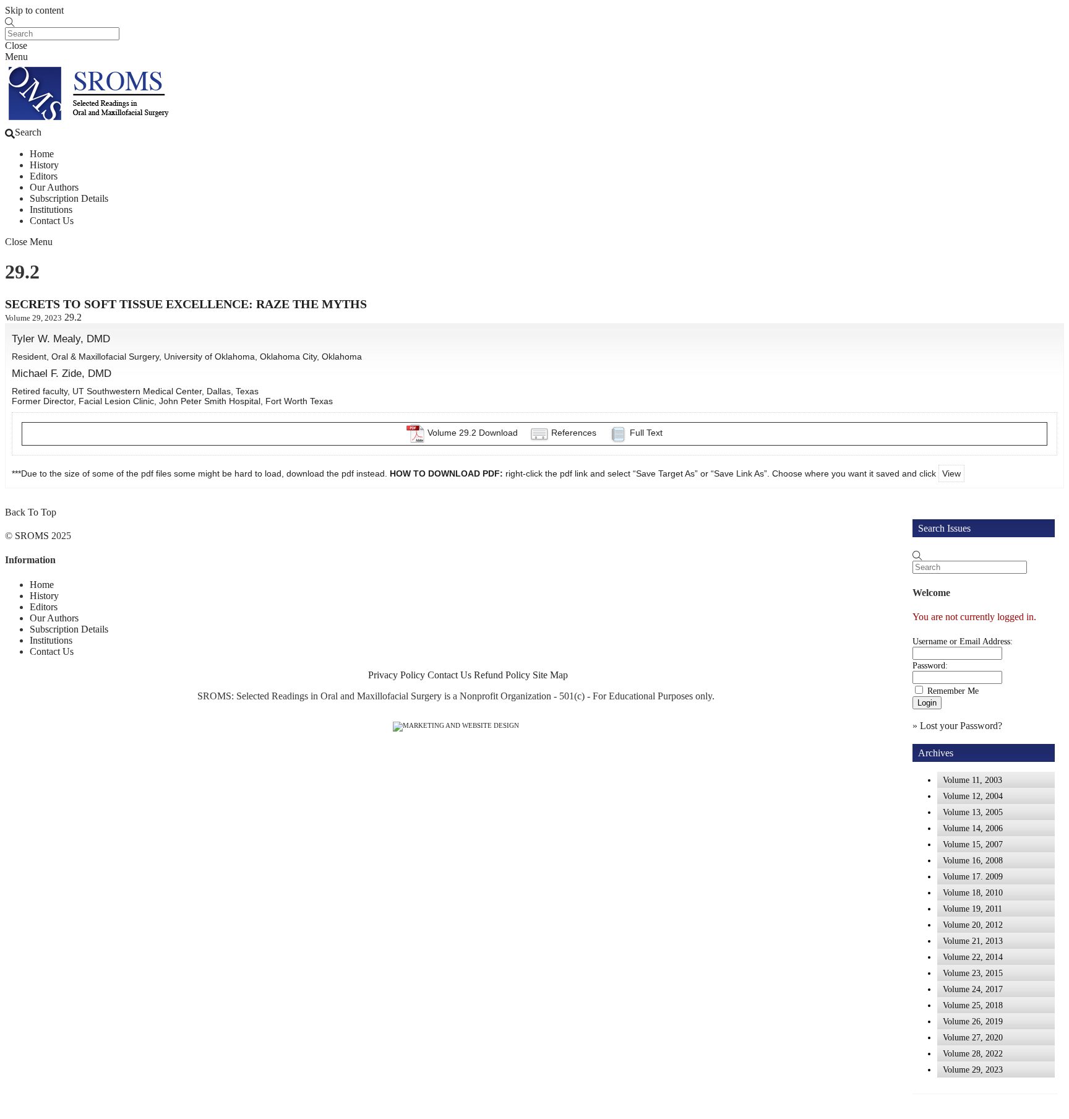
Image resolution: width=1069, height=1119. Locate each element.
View (951, 473)
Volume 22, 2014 (973, 957)
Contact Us (52, 220)
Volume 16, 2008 (973, 860)
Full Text (646, 433)
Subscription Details (69, 198)
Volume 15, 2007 (973, 844)
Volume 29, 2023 (33, 317)
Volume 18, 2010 (973, 892)
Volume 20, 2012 (973, 925)
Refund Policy (502, 675)
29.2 (73, 317)
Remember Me (953, 691)
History (44, 165)
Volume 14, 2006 (973, 828)
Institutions (51, 209)
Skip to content (34, 10)
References (573, 433)
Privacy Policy (396, 675)
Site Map (550, 675)
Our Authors (54, 187)
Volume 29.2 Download (472, 433)
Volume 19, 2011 (972, 909)
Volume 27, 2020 (973, 1037)
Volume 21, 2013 (973, 941)
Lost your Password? (961, 725)
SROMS (32, 535)
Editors (44, 176)
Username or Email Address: (962, 641)
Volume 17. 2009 (973, 876)
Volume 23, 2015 (973, 973)
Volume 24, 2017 (973, 989)
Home (42, 154)
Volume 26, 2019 (973, 1021)
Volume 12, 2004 (973, 796)
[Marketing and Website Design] (456, 725)
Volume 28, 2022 (973, 1053)
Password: (930, 665)
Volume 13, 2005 (973, 812)
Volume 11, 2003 (972, 780)
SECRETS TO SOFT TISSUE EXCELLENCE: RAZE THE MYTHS (186, 304)
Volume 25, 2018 (973, 1005)
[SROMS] (91, 121)
